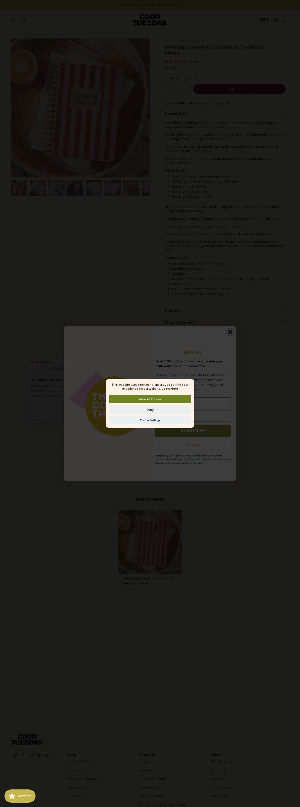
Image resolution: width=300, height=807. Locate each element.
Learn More (170, 389)
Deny (150, 410)
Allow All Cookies (150, 399)
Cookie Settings (150, 420)
